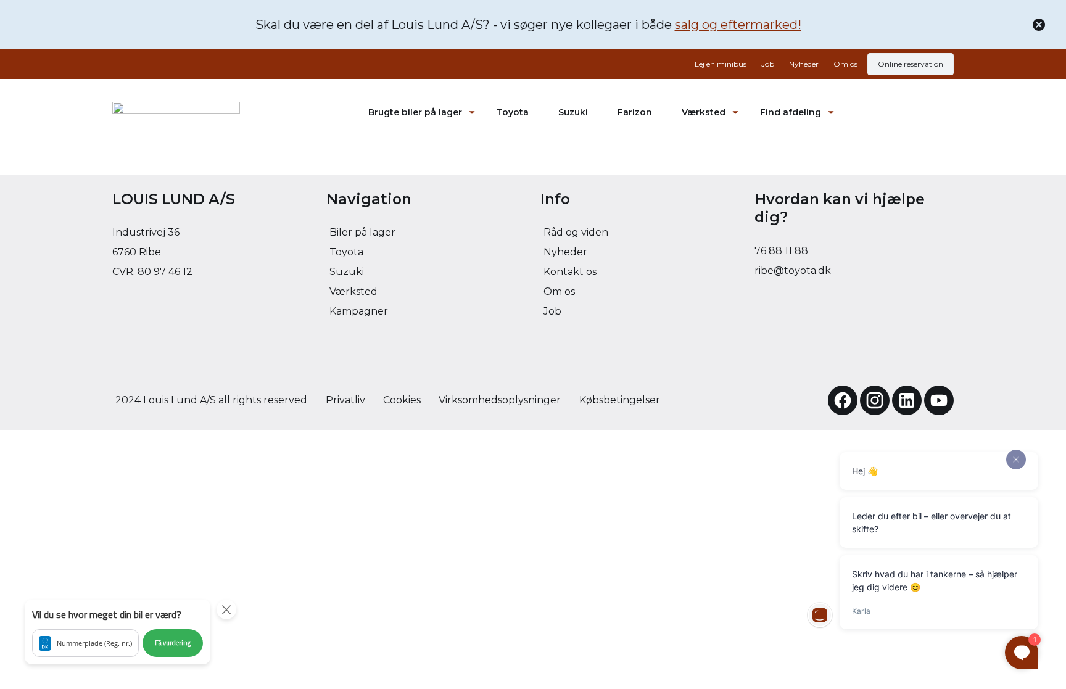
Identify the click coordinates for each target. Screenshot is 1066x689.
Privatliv (345, 400)
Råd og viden (575, 232)
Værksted (703, 112)
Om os (845, 63)
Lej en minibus (720, 63)
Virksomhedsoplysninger (500, 400)
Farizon (635, 112)
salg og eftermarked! (738, 24)
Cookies (402, 400)
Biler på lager (362, 232)
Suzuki (573, 112)
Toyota (513, 112)
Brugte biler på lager (415, 112)
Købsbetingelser (619, 400)
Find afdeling (790, 112)
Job (767, 63)
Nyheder (804, 63)
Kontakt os (570, 272)
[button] (117, 632)
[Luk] (1039, 24)
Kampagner (358, 311)
